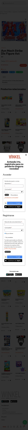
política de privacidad (10, 248)
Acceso (6, 194)
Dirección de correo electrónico (14, 222)
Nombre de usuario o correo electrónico (12, 182)
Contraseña (11, 189)
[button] (26, 154)
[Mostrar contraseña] (22, 192)
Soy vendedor (9, 237)
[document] (14, 215)
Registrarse (7, 251)
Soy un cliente (9, 233)
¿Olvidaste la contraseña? (11, 197)
